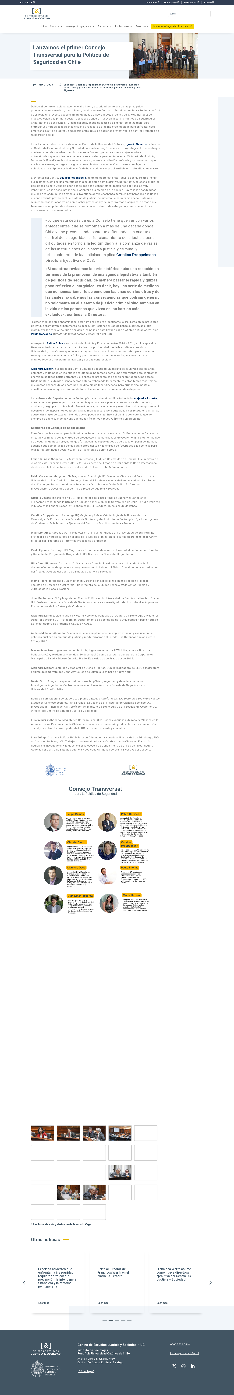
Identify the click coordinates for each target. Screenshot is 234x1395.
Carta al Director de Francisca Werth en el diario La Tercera (86, 1272)
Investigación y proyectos (78, 26)
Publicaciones (122, 26)
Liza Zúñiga (107, 87)
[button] (210, 1282)
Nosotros (54, 26)
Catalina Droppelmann (89, 84)
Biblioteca (151, 2)
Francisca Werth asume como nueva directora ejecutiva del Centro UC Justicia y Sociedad (146, 1274)
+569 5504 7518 (180, 1344)
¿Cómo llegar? (86, 1371)
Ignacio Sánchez (88, 87)
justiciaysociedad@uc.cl (184, 1353)
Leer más (75, 1302)
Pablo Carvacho (124, 87)
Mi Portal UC (190, 2)
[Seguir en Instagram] (184, 1366)
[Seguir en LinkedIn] (193, 1366)
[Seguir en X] (174, 1366)
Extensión (141, 26)
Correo (208, 2)
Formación (103, 26)
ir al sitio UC (26, 2)
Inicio (44, 26)
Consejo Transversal (115, 84)
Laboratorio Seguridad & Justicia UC (172, 26)
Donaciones (170, 2)
